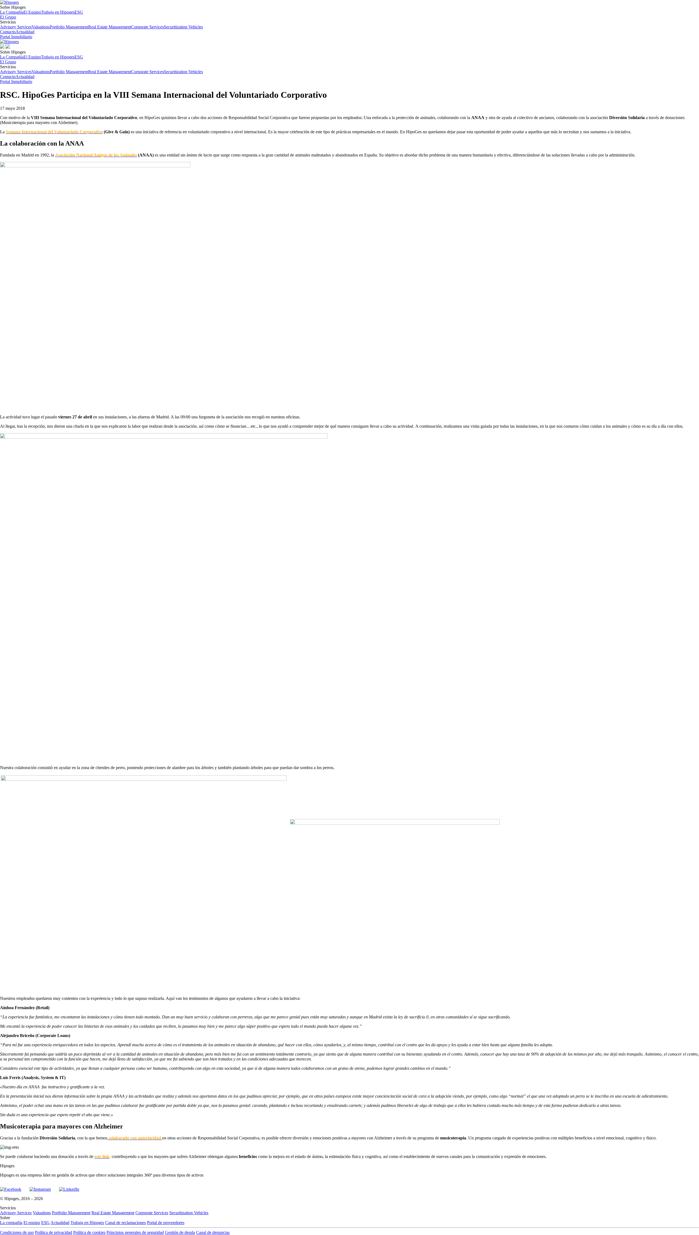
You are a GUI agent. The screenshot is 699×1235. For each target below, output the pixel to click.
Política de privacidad (53, 1232)
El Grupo (8, 17)
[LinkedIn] (69, 1187)
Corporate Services (147, 27)
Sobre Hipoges (41, 9)
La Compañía (11, 12)
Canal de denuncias (213, 1232)
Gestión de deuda (180, 1232)
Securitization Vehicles (183, 27)
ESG (79, 12)
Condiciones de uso (17, 1232)
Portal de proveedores (165, 1222)
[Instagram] (40, 1187)
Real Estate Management (109, 27)
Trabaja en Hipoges (58, 12)
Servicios (101, 24)
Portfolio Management (69, 27)
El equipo (31, 1222)
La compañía (11, 1222)
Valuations (41, 27)
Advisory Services (16, 27)
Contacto (8, 31)
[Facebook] (10, 1187)
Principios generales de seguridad (135, 1232)
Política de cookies (89, 1232)
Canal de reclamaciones (125, 1222)
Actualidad (25, 31)
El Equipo (32, 12)
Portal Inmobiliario (16, 36)
